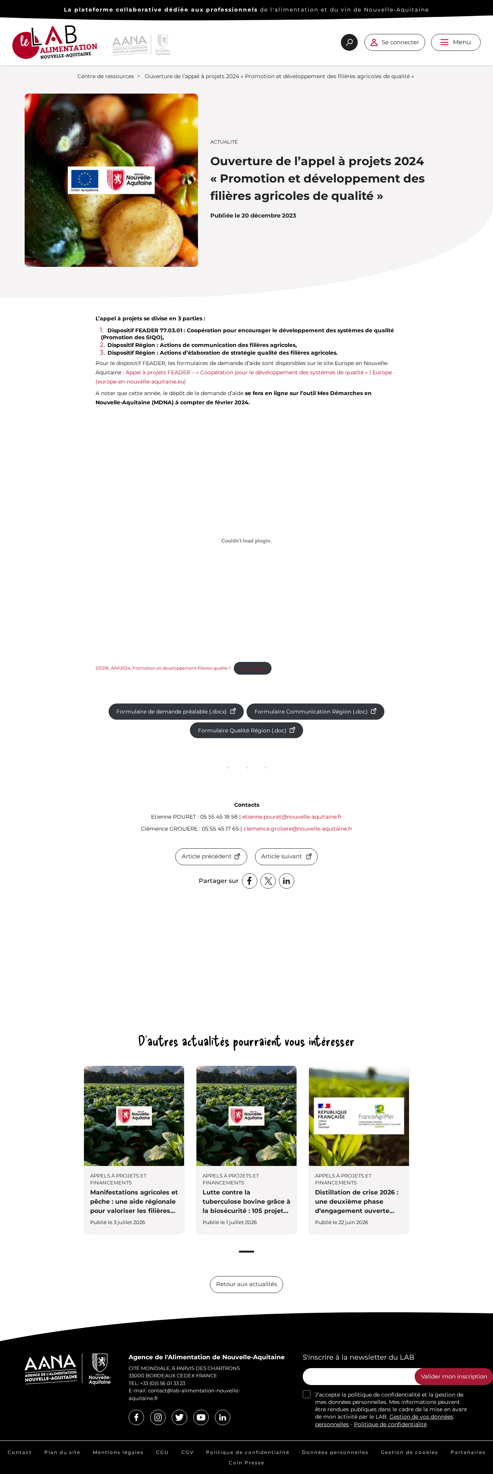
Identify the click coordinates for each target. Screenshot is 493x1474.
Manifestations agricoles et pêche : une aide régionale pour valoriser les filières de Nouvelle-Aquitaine (134, 1202)
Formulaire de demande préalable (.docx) (171, 711)
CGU (162, 1452)
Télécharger (252, 668)
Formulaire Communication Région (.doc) (311, 711)
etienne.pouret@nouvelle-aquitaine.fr (292, 816)
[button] (444, 42)
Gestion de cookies (409, 1452)
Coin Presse (247, 1463)
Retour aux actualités (246, 1284)
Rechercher (349, 42)
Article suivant (281, 856)
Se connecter (400, 42)
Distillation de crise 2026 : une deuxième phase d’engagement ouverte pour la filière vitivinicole (356, 1202)
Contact (20, 1452)
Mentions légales (118, 1452)
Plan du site (62, 1452)
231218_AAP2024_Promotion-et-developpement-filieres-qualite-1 (163, 668)
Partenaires (468, 1452)
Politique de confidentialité (390, 1424)
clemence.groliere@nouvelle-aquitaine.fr (297, 828)
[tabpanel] (134, 1149)
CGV (187, 1452)
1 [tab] (246, 1252)
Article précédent (206, 856)
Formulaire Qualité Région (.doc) (242, 730)
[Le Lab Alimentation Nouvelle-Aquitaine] (54, 45)
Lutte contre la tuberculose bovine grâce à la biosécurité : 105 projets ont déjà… (246, 1202)
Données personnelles (335, 1452)
